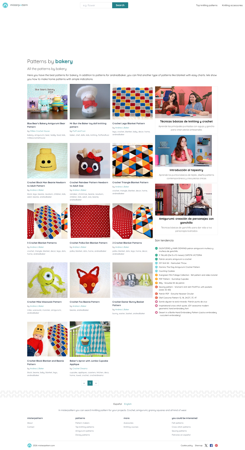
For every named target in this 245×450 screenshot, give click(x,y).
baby (135, 131)
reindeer (73, 194)
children (57, 194)
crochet (120, 131)
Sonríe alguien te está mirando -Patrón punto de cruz (183, 301)
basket (129, 313)
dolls (83, 135)
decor (140, 131)
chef (78, 135)
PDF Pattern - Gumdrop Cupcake (174, 279)
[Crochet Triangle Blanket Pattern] (132, 160)
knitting (93, 135)
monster (46, 310)
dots (64, 251)
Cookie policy (187, 445)
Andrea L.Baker (122, 127)
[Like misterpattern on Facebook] (211, 445)
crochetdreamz (97, 375)
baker (72, 135)
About (30, 423)
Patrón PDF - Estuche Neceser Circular (176, 293)
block (29, 194)
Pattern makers (82, 423)
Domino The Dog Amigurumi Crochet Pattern (179, 267)
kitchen (100, 372)
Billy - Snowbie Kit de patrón (171, 283)
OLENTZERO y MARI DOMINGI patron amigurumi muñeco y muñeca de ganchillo (186, 249)
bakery (30, 135)
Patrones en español (181, 435)
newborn (49, 194)
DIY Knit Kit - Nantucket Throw (173, 263)
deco (106, 372)
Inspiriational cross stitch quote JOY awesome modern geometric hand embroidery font (184, 307)
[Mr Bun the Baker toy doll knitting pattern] (90, 101)
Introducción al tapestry (186, 170)
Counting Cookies (167, 271)
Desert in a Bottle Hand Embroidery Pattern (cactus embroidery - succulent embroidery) (188, 314)
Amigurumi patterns (84, 431)
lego (114, 131)
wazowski (37, 310)
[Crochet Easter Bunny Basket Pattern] (132, 280)
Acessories (128, 423)
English (128, 403)
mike (29, 310)
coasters (92, 372)
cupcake (73, 372)
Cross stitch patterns (181, 427)
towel (78, 375)
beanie (41, 194)
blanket (128, 131)
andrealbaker (118, 134)
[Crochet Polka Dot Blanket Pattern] (90, 221)
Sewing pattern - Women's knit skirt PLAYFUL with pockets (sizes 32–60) (185, 288)
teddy (53, 135)
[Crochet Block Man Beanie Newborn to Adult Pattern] (47, 160)
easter (122, 313)
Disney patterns (82, 435)
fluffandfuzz (103, 135)
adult (29, 197)
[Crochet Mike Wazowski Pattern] (47, 280)
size (89, 197)
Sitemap (198, 445)
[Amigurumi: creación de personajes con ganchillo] (186, 200)
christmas (82, 194)
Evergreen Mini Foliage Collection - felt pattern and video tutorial (188, 275)
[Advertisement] (122, 32)
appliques (82, 372)
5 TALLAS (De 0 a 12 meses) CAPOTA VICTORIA (180, 255)
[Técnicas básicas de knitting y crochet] (186, 102)
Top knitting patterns (206, 5)
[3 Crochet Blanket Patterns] (47, 221)
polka (72, 251)
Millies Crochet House (40, 131)
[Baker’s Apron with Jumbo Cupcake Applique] (90, 339)
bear (47, 135)
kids (63, 135)
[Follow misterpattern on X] (206, 445)
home (147, 131)
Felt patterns (177, 423)
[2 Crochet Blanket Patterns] (132, 221)
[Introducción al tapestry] (186, 151)
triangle (123, 190)
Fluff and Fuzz (79, 131)
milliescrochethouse (36, 138)
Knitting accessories (232, 5)
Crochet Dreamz (80, 368)
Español (117, 403)
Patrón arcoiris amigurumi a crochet (175, 259)
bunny (115, 313)
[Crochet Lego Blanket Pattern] (132, 101)
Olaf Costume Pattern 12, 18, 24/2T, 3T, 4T (178, 297)
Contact (30, 427)
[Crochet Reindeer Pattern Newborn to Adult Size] (90, 160)
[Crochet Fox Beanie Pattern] (90, 280)
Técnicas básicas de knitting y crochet (186, 121)
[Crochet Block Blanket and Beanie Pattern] (47, 339)
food (59, 135)
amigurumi (39, 135)
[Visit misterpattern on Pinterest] (216, 445)
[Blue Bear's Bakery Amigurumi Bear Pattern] (47, 101)
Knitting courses (131, 427)
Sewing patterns (179, 431)
